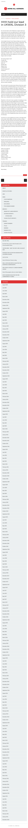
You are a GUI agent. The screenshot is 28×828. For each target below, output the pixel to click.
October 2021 (5, 443)
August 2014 (5, 693)
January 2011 (5, 816)
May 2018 (5, 561)
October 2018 (5, 546)
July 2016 (5, 625)
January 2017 (5, 608)
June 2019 (5, 522)
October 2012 (5, 755)
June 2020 (5, 487)
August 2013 (5, 725)
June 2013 (5, 731)
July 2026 (5, 287)
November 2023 (6, 370)
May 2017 (5, 596)
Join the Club (5, 257)
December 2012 (6, 749)
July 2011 (4, 799)
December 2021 (6, 437)
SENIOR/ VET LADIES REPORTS (11, 211)
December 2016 (6, 611)
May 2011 (5, 804)
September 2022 (6, 411)
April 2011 (5, 807)
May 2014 (5, 702)
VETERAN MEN (8, 215)
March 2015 (5, 672)
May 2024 (5, 352)
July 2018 (5, 555)
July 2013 (5, 728)
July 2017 (5, 590)
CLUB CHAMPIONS (8, 199)
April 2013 (5, 737)
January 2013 (5, 746)
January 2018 (5, 572)
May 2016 (5, 631)
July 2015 (5, 660)
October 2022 (5, 408)
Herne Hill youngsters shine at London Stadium (12, 272)
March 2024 (5, 358)
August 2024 (5, 343)
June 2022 (5, 420)
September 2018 (6, 549)
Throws (5, 225)
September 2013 (6, 722)
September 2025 (6, 308)
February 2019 (6, 534)
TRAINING (5, 221)
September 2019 (6, 514)
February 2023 (6, 396)
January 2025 (5, 328)
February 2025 (6, 325)
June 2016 (5, 628)
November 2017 (6, 578)
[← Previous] (2, 180)
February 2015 (6, 675)
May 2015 (5, 666)
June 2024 (5, 349)
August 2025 (5, 311)
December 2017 (6, 575)
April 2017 (5, 599)
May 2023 (5, 387)
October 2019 (5, 511)
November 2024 (6, 334)
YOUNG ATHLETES (8, 232)
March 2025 (5, 323)
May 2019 (5, 525)
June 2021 (5, 455)
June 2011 (5, 802)
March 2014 (5, 708)
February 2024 (6, 361)
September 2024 (6, 340)
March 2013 (5, 740)
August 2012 (5, 760)
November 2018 (6, 543)
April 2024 (5, 355)
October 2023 (5, 373)
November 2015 (6, 649)
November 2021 (6, 440)
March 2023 (5, 393)
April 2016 (5, 634)
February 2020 (6, 499)
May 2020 (5, 490)
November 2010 (6, 819)
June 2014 (5, 699)
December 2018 (6, 540)
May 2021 (5, 458)
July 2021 (5, 452)
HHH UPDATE (7, 203)
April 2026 (5, 293)
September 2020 (6, 481)
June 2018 (5, 558)
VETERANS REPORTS (8, 213)
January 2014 (5, 713)
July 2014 (5, 696)
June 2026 (5, 290)
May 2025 (5, 317)
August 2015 (5, 658)
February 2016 (6, 640)
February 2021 (6, 467)
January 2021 (5, 469)
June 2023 (5, 384)
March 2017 (5, 602)
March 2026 (5, 296)
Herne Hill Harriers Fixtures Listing (10, 260)
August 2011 (5, 796)
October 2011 (5, 790)
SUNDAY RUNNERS (8, 223)
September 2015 (6, 655)
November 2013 (6, 716)
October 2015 (5, 652)
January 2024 (5, 364)
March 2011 (5, 810)
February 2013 (6, 743)
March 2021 (5, 464)
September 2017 (6, 584)
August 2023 (5, 378)
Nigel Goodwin (15, 18)
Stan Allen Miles (6, 240)
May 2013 (5, 734)
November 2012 (6, 752)
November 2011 (6, 787)
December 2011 (6, 784)
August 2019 (5, 517)
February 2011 (6, 813)
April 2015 (5, 669)
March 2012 (5, 775)
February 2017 (6, 605)
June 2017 (5, 593)
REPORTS (5, 209)
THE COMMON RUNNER (9, 206)
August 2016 (5, 622)
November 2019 (6, 508)
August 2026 (5, 284)
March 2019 (5, 531)
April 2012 (5, 772)
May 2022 (5, 422)
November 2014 (6, 684)
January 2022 (5, 434)
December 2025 (6, 299)
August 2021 (5, 449)
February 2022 (6, 431)
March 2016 (5, 637)
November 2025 (6, 302)
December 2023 (6, 367)
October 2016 (5, 616)
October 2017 (5, 581)
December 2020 (6, 472)
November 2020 (6, 475)
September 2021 (6, 446)
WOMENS (6, 228)
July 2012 (5, 763)
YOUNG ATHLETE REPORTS (10, 218)
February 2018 (6, 569)
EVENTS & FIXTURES (7, 191)
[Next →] (25, 180)
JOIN (4, 194)
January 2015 (5, 678)
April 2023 (5, 390)
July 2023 (5, 381)
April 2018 (5, 564)
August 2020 (5, 484)
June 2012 (5, 766)
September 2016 (6, 619)
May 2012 (5, 769)
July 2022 (5, 417)
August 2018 (5, 552)
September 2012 (6, 757)
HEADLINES (6, 201)
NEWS (25, 175)
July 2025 (5, 314)
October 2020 (5, 478)
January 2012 (5, 781)
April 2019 (5, 528)
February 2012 (6, 778)
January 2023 (5, 399)
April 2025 (5, 320)
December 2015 (6, 646)
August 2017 (5, 587)
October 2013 (5, 719)
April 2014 (5, 705)
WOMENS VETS (7, 230)
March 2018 (5, 566)
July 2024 (5, 346)
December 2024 (6, 331)
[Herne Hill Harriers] (14, 9)
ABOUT (4, 188)
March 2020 (5, 496)
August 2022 (5, 414)
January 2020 (5, 502)
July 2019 (5, 519)
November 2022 (6, 405)
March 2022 (5, 428)
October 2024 (5, 337)
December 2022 (6, 402)
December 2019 (6, 505)
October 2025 (5, 305)
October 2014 (5, 687)
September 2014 (6, 690)
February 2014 (6, 710)
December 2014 (6, 681)
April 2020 (5, 493)
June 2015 (5, 663)
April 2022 (5, 425)
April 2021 (5, 461)
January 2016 (5, 643)
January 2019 (5, 537)
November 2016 (6, 613)
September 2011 (6, 793)
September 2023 (6, 375)
